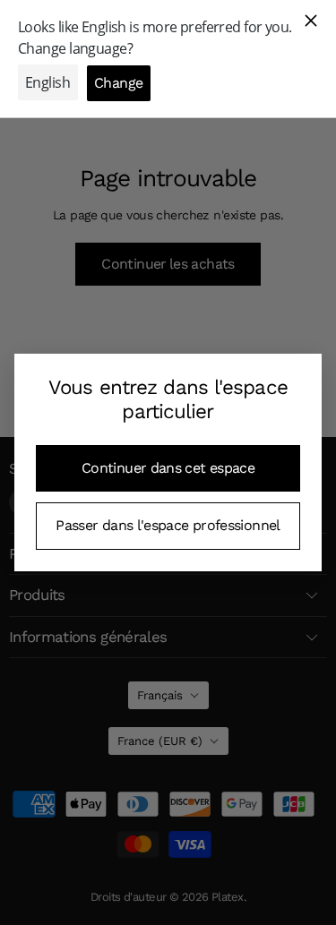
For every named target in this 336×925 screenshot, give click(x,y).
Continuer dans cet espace (168, 467)
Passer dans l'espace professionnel (168, 525)
